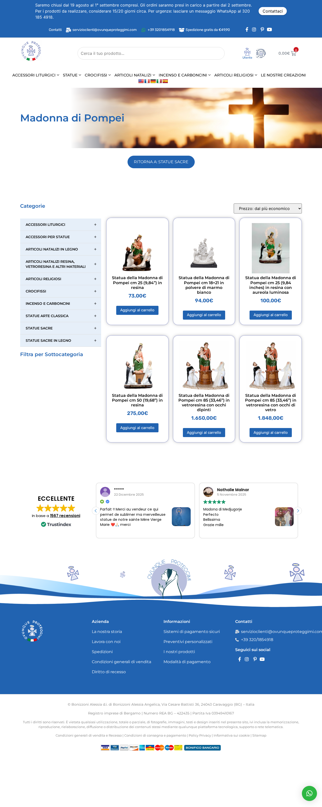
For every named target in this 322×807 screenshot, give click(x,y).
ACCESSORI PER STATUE (61, 237)
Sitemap (259, 735)
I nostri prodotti (179, 651)
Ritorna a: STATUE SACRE (161, 161)
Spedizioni (102, 651)
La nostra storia (107, 631)
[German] (153, 81)
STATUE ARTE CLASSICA (61, 316)
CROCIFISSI (96, 75)
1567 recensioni (65, 515)
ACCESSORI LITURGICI (34, 75)
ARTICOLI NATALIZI (132, 75)
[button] (298, 511)
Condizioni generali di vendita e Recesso (89, 735)
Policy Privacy (200, 735)
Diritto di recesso (109, 671)
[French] (147, 81)
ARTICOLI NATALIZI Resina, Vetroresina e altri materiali (61, 264)
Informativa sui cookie (232, 735)
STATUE (70, 75)
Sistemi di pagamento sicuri (192, 631)
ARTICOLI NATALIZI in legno (61, 249)
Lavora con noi (106, 641)
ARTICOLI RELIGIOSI (234, 75)
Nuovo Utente (244, 59)
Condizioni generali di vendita (121, 661)
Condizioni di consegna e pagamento (155, 735)
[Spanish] (165, 81)
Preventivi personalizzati (188, 641)
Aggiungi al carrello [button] (137, 310)
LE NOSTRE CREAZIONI (283, 75)
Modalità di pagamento (187, 661)
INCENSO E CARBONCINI (183, 75)
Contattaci (273, 11)
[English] (141, 81)
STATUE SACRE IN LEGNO (61, 340)
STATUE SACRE (61, 328)
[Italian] (159, 81)
